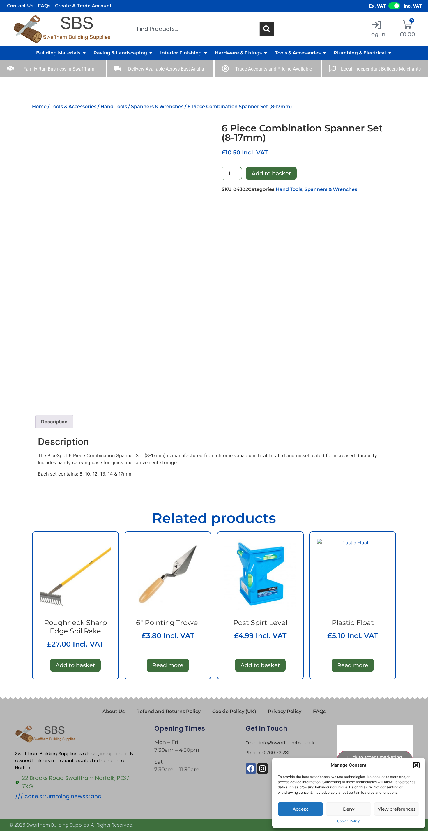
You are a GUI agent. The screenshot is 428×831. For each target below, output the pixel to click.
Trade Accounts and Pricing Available (273, 69)
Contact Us (20, 5)
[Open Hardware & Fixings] (265, 53)
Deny (348, 809)
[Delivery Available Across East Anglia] (117, 68)
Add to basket (271, 173)
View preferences (397, 809)
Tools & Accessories (73, 106)
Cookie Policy (348, 821)
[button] (416, 765)
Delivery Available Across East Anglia (166, 69)
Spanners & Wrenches (157, 106)
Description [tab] (54, 422)
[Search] (267, 29)
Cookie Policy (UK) (234, 711)
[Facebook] (251, 768)
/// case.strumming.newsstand (58, 796)
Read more (167, 665)
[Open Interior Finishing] (205, 53)
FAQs (44, 5)
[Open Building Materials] (84, 53)
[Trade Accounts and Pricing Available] (225, 68)
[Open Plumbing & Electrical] (390, 53)
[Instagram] (262, 768)
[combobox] (197, 29)
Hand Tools (113, 106)
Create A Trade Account (83, 5)
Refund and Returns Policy (168, 711)
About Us (113, 711)
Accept (300, 809)
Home (39, 106)
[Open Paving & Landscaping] (150, 53)
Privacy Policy (284, 711)
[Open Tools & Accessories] (324, 53)
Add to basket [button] (75, 665)
